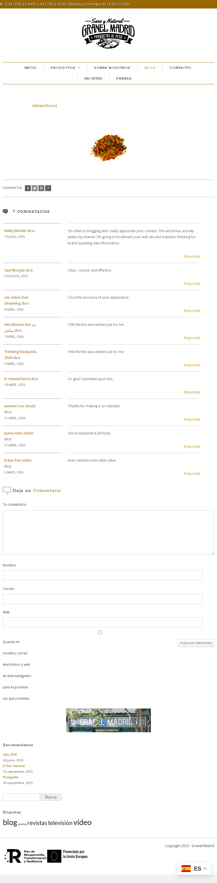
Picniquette (10, 777)
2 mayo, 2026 (13, 472)
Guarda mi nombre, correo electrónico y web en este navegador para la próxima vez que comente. (17, 670)
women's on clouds (20, 406)
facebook (28, 188)
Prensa (124, 78)
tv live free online (18, 460)
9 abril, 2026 (13, 364)
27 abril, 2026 (14, 445)
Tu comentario (14, 505)
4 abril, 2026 (13, 309)
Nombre (9, 565)
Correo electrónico (11, 590)
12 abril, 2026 (14, 418)
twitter (35, 188)
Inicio (31, 68)
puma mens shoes (19, 433)
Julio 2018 (10, 755)
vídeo (82, 823)
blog (10, 823)
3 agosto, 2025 (16, 276)
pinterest (41, 188)
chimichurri (44, 105)
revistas (37, 823)
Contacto (180, 68)
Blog (150, 68)
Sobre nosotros (112, 68)
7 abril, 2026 (13, 337)
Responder (192, 257)
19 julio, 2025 (14, 237)
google (48, 188)
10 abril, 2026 (14, 385)
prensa (22, 824)
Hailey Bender (15, 231)
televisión (60, 823)
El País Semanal (14, 766)
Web (6, 612)
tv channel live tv (17, 379)
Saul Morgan (14, 270)
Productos (59, 68)
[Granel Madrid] (108, 50)
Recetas (93, 78)
